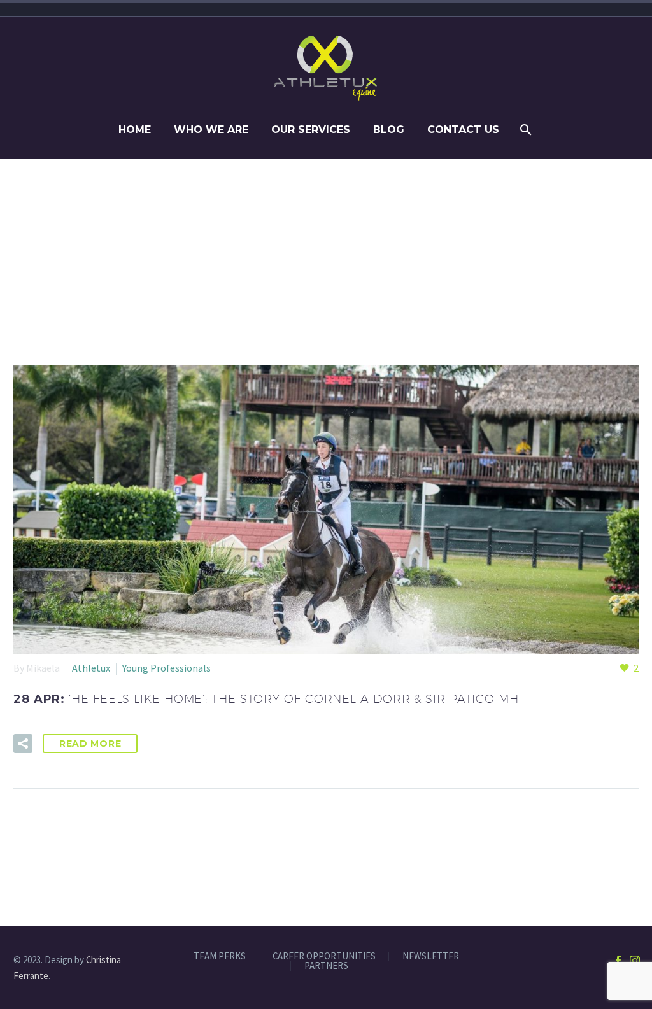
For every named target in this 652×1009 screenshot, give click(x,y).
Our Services (310, 129)
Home (134, 129)
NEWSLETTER (430, 956)
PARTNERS (326, 966)
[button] (22, 743)
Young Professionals (166, 667)
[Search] (525, 130)
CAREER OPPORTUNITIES (324, 956)
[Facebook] (618, 961)
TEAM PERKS (220, 956)
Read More (90, 743)
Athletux (91, 667)
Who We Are (211, 129)
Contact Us (463, 129)
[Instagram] (635, 961)
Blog (388, 129)
